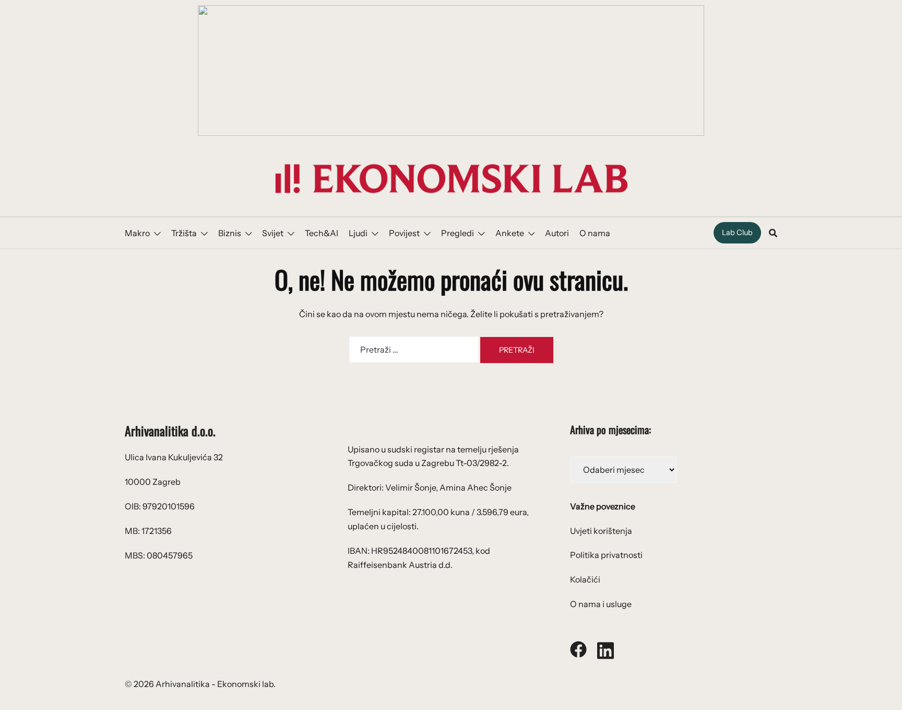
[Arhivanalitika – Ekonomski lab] (451, 177)
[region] (451, 70)
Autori (557, 233)
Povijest (404, 233)
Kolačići (585, 579)
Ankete (509, 233)
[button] (451, 70)
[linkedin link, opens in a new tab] (605, 648)
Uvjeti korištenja (601, 531)
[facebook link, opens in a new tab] (578, 648)
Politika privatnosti (606, 555)
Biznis (229, 233)
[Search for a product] (773, 233)
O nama (594, 233)
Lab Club (737, 232)
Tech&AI (321, 233)
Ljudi (358, 233)
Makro (137, 233)
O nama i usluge (601, 604)
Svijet (272, 233)
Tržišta (184, 233)
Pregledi (457, 233)
